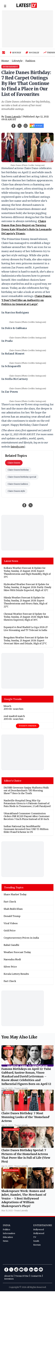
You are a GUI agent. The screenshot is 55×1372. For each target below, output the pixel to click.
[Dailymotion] (16, 1269)
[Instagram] (26, 1269)
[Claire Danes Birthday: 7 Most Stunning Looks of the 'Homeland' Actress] (27, 1110)
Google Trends (13, 699)
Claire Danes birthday (18, 470)
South (36, 1241)
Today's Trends (27, 725)
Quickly (16, 52)
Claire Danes (14, 462)
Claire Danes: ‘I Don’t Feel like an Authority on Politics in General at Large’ (26, 300)
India (6, 1225)
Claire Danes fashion (18, 484)
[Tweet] (30, 505)
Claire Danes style (16, 491)
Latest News (11, 561)
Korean (37, 1245)
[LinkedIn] (31, 1269)
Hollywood (38, 1233)
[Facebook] (6, 1269)
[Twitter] (11, 1269)
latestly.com (17, 446)
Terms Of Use (21, 1276)
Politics (6, 1229)
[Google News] (36, 1269)
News (5, 1241)
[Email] (41, 1269)
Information (9, 1233)
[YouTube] (21, 1269)
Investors (9, 1279)
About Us (8, 1276)
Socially (34, 52)
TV (34, 1237)
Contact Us (36, 1276)
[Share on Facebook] (24, 505)
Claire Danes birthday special (22, 477)
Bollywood (38, 1229)
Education (8, 1237)
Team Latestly (13, 116)
